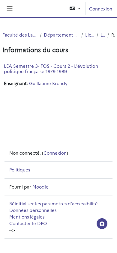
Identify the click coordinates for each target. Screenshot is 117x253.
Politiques (19, 169)
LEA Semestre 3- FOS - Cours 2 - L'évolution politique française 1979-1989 (51, 68)
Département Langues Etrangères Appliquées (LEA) (61, 34)
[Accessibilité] (102, 223)
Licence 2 (102, 34)
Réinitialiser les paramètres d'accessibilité (53, 203)
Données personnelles (32, 210)
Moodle (40, 186)
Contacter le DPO (28, 223)
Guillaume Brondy (48, 83)
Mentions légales (26, 216)
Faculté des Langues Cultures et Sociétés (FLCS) (20, 34)
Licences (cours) (89, 34)
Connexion (100, 8)
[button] (75, 8)
